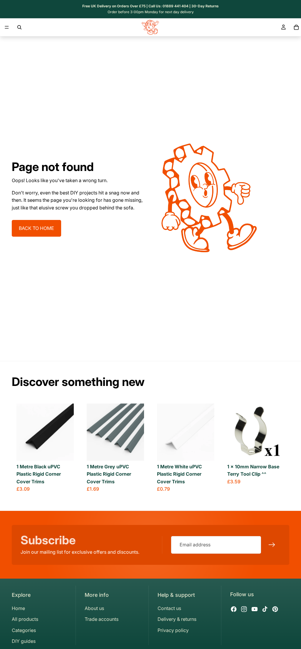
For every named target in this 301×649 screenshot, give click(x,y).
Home (18, 608)
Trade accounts (101, 619)
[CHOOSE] (64, 451)
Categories (24, 630)
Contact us (169, 608)
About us (94, 608)
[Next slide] (67, 432)
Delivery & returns (177, 619)
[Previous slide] (22, 432)
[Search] (19, 27)
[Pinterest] (275, 609)
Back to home (36, 228)
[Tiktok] (264, 609)
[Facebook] (233, 609)
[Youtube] (254, 609)
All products (25, 619)
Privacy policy (173, 630)
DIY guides (24, 641)
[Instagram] (244, 609)
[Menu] (7, 27)
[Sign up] (271, 544)
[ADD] (275, 451)
